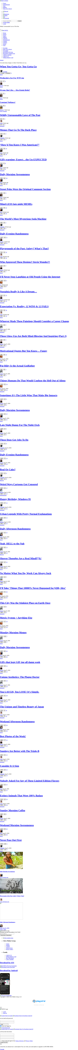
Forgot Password (5, 1027)
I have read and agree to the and (17, 1041)
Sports (4, 44)
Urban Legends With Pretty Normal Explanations (26, 513)
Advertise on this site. (39, 1005)
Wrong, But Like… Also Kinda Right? (15, 90)
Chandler (5, 71)
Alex (1, 152)
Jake (1, 97)
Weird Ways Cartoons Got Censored (19, 484)
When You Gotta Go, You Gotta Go (18, 66)
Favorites (5, 48)
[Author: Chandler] (1, 71)
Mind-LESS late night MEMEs (16, 204)
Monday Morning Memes (13, 632)
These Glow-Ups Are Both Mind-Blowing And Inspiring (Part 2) (33, 336)
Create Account (4, 1042)
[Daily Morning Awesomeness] (39, 860)
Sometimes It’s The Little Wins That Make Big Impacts (28, 395)
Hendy (1, 85)
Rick (1, 167)
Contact (8, 946)
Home (4, 33)
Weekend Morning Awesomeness (17, 825)
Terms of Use (9, 948)
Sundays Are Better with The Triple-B (19, 751)
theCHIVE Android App (9, 53)
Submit (1, 60)
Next (5, 929)
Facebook (25, 1015)
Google (11, 1015)
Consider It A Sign (9, 766)
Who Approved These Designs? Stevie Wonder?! (25, 262)
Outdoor (5, 42)
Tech (4, 6)
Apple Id (30, 1015)
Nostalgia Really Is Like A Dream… (18, 291)
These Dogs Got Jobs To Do (14, 439)
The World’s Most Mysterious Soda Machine (23, 218)
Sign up (5, 1013)
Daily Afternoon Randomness (15, 528)
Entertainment (6, 4)
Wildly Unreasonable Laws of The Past (20, 115)
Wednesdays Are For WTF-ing (12, 78)
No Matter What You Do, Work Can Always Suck (25, 573)
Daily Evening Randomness (14, 233)
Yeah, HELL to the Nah (12, 543)
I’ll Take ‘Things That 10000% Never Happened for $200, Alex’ (33, 588)
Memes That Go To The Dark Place (18, 130)
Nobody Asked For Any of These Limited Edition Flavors (29, 780)
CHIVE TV (6, 56)
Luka (1, 123)
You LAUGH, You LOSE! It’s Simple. (19, 691)
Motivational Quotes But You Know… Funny (23, 350)
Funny (4, 3)
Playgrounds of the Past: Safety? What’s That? (24, 248)
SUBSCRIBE (6, 22)
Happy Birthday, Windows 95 (15, 499)
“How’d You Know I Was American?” (19, 144)
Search (4, 34)
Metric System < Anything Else (16, 617)
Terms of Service (19, 1041)
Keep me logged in (6, 1026)
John (1, 537)
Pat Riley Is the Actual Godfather (17, 365)
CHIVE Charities (7, 55)
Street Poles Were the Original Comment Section (25, 189)
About (7, 943)
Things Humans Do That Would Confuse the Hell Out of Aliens (33, 380)
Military (5, 7)
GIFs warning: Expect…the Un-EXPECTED (23, 159)
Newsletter (5, 50)
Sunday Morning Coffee (12, 810)
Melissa (2, 492)
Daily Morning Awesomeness (15, 174)
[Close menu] (0, 29)
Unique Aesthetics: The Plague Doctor (19, 677)
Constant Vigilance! (7, 102)
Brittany (2, 110)
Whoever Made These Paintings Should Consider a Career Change (34, 321)
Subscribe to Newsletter (6, 935)
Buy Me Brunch (10, 958)
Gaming (5, 41)
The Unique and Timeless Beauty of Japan (22, 706)
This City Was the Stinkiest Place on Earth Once (25, 602)
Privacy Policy (9, 949)
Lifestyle (5, 38)
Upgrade (2, 1049)
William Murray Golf (8, 57)
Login (4, 1011)
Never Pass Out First (11, 840)
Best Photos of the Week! (13, 736)
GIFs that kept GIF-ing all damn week (20, 662)
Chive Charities (10, 959)
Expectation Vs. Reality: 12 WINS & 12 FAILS (24, 306)
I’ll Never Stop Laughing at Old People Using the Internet (30, 276)
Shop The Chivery (7, 8)
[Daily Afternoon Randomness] (39, 911)
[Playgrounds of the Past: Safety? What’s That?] (39, 886)
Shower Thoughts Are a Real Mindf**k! (20, 558)
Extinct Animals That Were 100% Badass (21, 795)
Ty (0, 284)
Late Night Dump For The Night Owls (20, 425)
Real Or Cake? (7, 469)
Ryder (1, 581)
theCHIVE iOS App (8, 52)
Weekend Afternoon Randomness (17, 721)
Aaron (1, 329)
